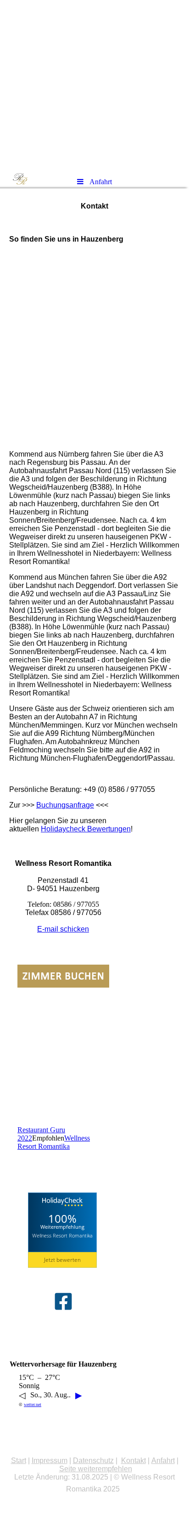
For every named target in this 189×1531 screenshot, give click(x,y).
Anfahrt (163, 1460)
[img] (94, 85)
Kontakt (133, 1460)
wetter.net (32, 1404)
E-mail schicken (63, 929)
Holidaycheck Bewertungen (86, 829)
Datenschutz (93, 1460)
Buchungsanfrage (65, 805)
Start (18, 1460)
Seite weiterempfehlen (95, 1469)
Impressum (49, 1460)
